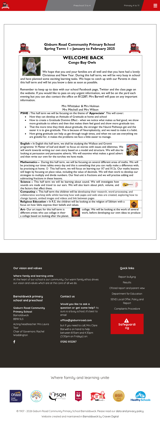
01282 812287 (68, 341)
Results (127, 282)
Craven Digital (110, 416)
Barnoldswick (90, 416)
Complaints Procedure (127, 308)
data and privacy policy (130, 411)
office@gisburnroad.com (76, 320)
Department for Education (127, 293)
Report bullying (127, 276)
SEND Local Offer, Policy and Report (127, 301)
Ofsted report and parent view (127, 288)
